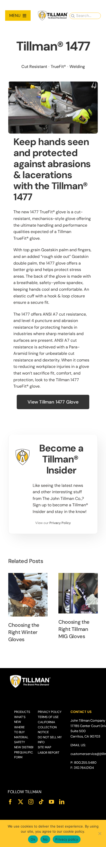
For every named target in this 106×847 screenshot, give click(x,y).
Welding (77, 66)
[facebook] (10, 801)
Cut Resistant (34, 66)
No (45, 839)
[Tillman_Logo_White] (30, 676)
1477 (34, 212)
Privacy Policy (60, 523)
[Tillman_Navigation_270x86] (53, 12)
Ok (33, 839)
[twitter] (20, 801)
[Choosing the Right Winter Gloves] (28, 595)
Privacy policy (66, 839)
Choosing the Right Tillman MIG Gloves (74, 629)
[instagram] (30, 801)
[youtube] (51, 801)
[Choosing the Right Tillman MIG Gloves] (78, 593)
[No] (99, 833)
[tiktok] (41, 801)
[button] (12, 608)
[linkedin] (61, 801)
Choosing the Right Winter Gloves (23, 632)
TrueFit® (58, 66)
